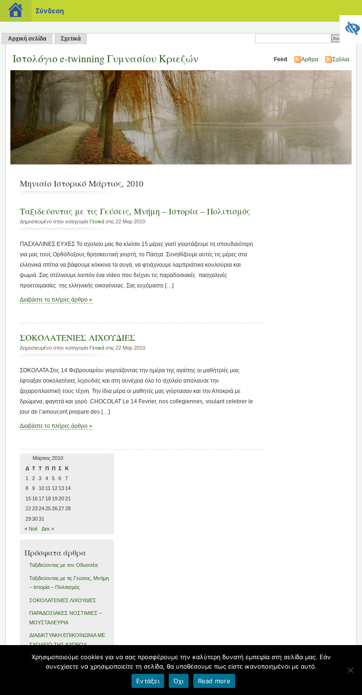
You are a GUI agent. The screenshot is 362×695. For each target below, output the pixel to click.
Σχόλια (340, 59)
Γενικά (97, 221)
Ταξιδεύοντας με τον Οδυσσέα (63, 565)
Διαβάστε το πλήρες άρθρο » (56, 299)
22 (28, 508)
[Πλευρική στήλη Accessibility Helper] (350, 26)
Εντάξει (147, 681)
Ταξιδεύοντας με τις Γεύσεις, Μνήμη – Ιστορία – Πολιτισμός (135, 211)
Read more (214, 681)
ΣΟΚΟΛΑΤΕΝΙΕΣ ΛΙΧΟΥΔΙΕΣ (77, 337)
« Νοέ (31, 528)
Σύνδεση (49, 11)
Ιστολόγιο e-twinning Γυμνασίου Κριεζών (105, 58)
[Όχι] (350, 670)
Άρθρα (309, 59)
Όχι (178, 681)
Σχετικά (71, 38)
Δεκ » (47, 528)
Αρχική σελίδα (27, 38)
